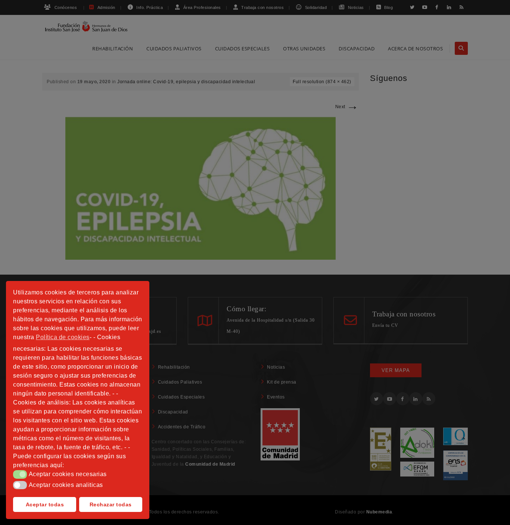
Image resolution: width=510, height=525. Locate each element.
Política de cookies (63, 337)
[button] (20, 474)
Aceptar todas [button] (45, 504)
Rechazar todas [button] (111, 504)
